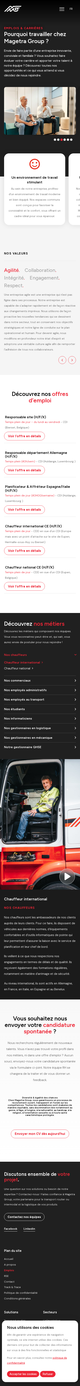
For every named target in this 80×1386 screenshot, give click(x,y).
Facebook (10, 1228)
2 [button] (58, 140)
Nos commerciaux (17, 680)
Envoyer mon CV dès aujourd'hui (40, 1134)
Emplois (9, 1270)
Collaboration (40, 270)
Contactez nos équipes (24, 1217)
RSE (6, 1276)
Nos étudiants (14, 709)
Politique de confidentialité (20, 1293)
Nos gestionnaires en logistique (27, 728)
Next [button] (72, 360)
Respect (13, 285)
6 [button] (71, 140)
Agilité (12, 270)
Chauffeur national (17, 668)
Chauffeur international (22, 662)
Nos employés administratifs (25, 690)
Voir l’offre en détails (24, 436)
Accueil (8, 1259)
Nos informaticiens (18, 718)
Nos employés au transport (24, 699)
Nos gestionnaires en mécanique (28, 738)
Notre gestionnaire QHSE (22, 747)
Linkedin (29, 1228)
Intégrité (14, 278)
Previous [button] (62, 360)
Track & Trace (12, 1287)
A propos (10, 1264)
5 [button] (68, 140)
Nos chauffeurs (15, 655)
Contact (9, 1281)
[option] (40, 111)
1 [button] (55, 140)
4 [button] (64, 140)
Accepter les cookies (23, 1374)
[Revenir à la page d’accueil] (13, 9)
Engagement (45, 278)
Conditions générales (17, 1298)
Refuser (48, 1374)
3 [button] (61, 140)
